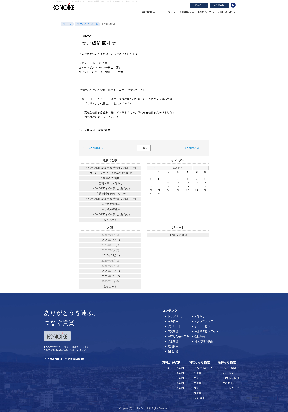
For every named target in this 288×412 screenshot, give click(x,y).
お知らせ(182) (178, 234)
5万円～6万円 (176, 373)
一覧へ (144, 148)
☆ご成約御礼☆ (95, 148)
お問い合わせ (225, 12)
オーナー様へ (165, 12)
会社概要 (199, 336)
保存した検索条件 (178, 336)
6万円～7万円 (176, 378)
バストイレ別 (231, 378)
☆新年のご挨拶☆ (111, 178)
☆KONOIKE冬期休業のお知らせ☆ (111, 188)
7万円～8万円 (176, 383)
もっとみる (110, 219)
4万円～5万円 (176, 368)
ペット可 (228, 373)
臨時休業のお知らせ (111, 183)
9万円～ (172, 393)
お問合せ (173, 351)
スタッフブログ (203, 321)
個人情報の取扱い (205, 341)
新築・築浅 (230, 368)
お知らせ (199, 316)
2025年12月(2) (111, 276)
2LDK (197, 383)
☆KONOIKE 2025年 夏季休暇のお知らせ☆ (111, 198)
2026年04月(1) (111, 255)
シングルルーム (203, 368)
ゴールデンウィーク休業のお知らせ (111, 173)
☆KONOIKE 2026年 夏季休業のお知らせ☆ (111, 167)
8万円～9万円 (176, 388)
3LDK (197, 393)
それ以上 (199, 398)
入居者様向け (54, 359)
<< (155, 168)
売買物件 (173, 346)
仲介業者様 (219, 5)
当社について (205, 12)
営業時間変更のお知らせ (111, 193)
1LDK (197, 373)
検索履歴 (173, 341)
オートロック (231, 388)
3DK (197, 388)
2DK (197, 378)
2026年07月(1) (111, 240)
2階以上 (228, 383)
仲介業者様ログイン (206, 331)
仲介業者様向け (77, 359)
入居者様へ (198, 5)
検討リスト (174, 326)
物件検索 (147, 12)
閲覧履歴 (173, 331)
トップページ (176, 316)
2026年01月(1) (111, 271)
